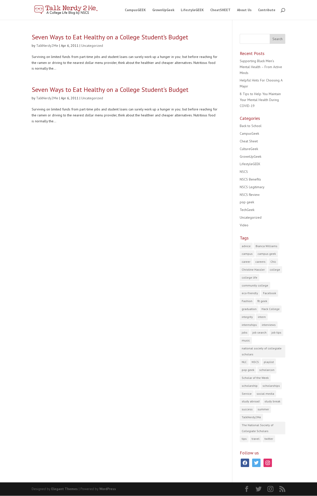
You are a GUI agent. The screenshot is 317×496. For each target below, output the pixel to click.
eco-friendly (250, 293)
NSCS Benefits (250, 179)
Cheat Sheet (249, 141)
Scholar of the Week (255, 378)
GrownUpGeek (163, 10)
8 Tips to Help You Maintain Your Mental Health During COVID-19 (260, 100)
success (247, 409)
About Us (244, 10)
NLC (244, 362)
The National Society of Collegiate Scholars (257, 428)
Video (244, 225)
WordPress (107, 489)
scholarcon (266, 370)
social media (265, 393)
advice (246, 246)
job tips (276, 332)
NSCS (244, 171)
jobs (244, 332)
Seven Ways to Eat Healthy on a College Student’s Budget (110, 37)
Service (247, 393)
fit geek (262, 301)
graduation (249, 309)
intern (262, 317)
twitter (268, 439)
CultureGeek (249, 149)
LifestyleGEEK (192, 10)
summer (263, 409)
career (246, 261)
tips (244, 439)
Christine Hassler (253, 269)
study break (272, 401)
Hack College (271, 309)
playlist (269, 362)
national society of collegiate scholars (262, 351)
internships (249, 325)
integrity (247, 317)
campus (247, 254)
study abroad (251, 401)
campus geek (267, 254)
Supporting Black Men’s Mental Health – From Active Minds (261, 67)
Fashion (247, 301)
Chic (273, 261)
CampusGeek (249, 133)
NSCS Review (250, 194)
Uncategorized (92, 45)
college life (249, 277)
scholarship (250, 386)
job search (259, 332)
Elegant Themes (64, 489)
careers (260, 261)
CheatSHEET (220, 10)
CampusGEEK (135, 10)
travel (256, 439)
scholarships (271, 386)
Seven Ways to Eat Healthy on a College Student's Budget (110, 89)
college (275, 269)
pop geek (247, 202)
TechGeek (247, 210)
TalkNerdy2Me (47, 45)
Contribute (266, 10)
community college (255, 285)
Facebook (269, 293)
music (246, 340)
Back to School (251, 126)
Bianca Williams (266, 246)
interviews (269, 325)
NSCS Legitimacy (252, 187)
